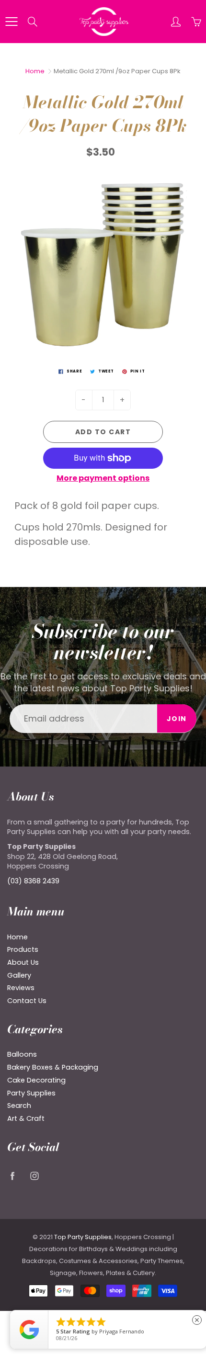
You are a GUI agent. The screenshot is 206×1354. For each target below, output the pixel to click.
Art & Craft (26, 1118)
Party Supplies (31, 1093)
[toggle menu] (11, 21)
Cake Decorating (36, 1080)
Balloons (22, 1054)
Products (22, 949)
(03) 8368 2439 (33, 881)
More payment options (103, 478)
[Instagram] (34, 1175)
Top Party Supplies (83, 1236)
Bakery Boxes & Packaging (52, 1067)
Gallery (19, 975)
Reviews (20, 988)
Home (35, 71)
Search (19, 1105)
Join (177, 718)
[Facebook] (12, 1175)
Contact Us (26, 1000)
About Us (23, 962)
